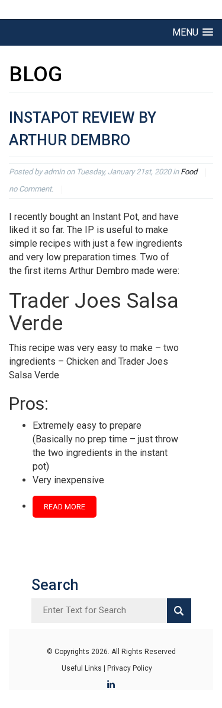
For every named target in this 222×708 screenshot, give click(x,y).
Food (189, 171)
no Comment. (31, 188)
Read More (64, 506)
